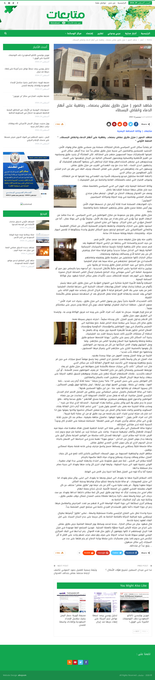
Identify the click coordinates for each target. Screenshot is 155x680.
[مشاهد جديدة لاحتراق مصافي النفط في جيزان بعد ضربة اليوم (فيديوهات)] (42, 251)
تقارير (100, 33)
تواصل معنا (100, 3)
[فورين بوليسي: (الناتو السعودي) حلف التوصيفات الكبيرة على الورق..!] (134, 602)
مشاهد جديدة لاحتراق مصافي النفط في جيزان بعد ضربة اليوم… (19, 249)
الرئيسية (122, 3)
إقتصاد (89, 33)
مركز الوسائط (74, 33)
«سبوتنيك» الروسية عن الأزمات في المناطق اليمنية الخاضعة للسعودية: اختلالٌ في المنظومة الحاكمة (28, 111)
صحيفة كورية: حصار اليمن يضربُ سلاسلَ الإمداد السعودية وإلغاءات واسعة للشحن (29, 84)
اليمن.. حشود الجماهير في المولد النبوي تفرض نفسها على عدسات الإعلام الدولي (26, 138)
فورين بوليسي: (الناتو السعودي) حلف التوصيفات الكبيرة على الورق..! (28, 56)
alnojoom (22, 675)
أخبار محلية (131, 33)
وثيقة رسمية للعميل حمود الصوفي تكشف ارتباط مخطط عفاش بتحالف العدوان (75, 571)
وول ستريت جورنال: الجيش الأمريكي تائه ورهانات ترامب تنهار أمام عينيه (28, 125)
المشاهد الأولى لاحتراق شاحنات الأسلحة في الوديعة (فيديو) (21, 223)
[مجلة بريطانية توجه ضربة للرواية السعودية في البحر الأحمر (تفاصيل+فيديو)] (42, 238)
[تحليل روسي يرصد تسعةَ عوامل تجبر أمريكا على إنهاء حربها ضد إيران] (102, 602)
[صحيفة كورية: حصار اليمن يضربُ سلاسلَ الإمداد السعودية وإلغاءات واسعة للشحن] (71, 602)
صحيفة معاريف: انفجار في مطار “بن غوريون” (31, 96)
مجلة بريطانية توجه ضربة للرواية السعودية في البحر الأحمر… (21, 236)
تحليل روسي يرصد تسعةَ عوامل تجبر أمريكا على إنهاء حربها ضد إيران (27, 70)
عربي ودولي (114, 33)
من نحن (111, 3)
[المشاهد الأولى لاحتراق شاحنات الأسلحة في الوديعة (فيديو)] (42, 225)
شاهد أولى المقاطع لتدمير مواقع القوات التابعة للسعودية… (21, 262)
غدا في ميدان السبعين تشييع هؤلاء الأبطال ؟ (129, 570)
